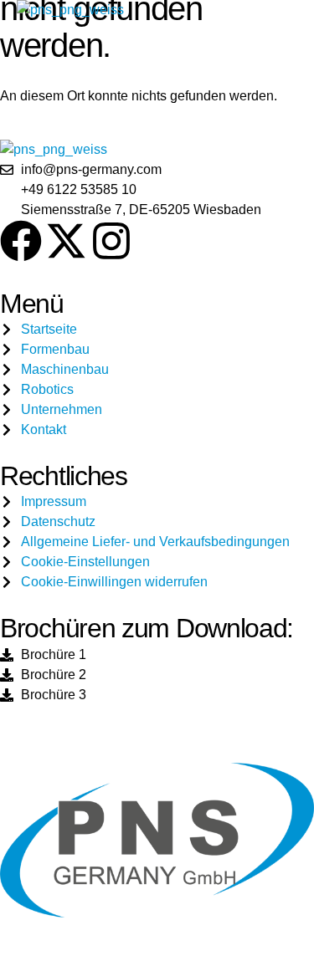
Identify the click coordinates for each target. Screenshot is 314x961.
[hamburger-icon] (273, 10)
